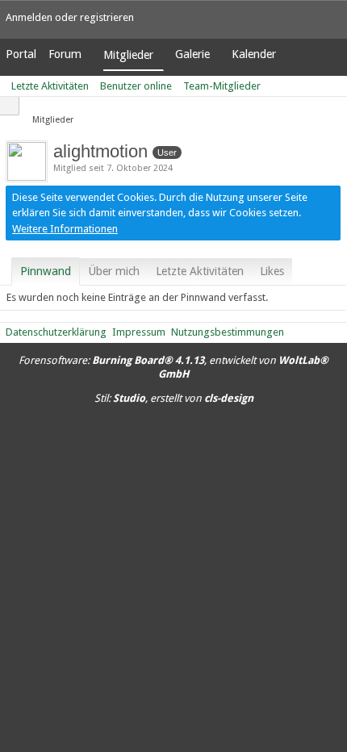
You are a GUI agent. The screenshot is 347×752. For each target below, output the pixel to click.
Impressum (138, 332)
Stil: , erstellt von (173, 398)
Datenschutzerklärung (56, 332)
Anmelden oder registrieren (70, 17)
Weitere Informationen (65, 229)
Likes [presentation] (272, 271)
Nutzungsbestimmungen (227, 332)
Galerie (192, 54)
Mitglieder (128, 54)
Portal (21, 54)
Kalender (254, 54)
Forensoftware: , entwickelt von (173, 367)
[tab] (45, 271)
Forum (65, 54)
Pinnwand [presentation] (45, 271)
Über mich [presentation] (114, 271)
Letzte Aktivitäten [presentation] (200, 271)
